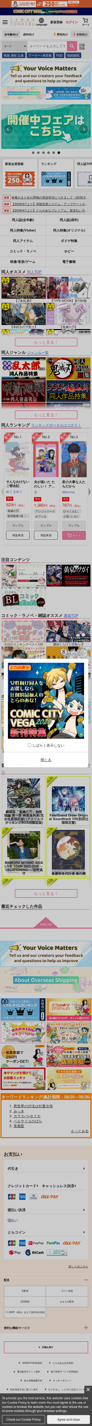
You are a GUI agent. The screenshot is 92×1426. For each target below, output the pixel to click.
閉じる (46, 759)
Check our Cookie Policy (23, 1419)
